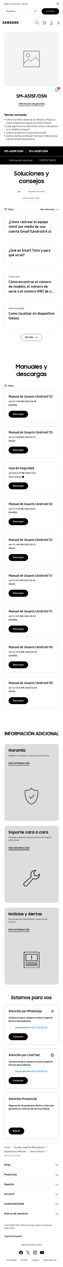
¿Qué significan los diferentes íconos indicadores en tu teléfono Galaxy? (32, 128)
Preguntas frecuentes (36, 192)
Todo (19, 192)
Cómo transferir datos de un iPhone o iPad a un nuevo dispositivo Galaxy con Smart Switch (31, 121)
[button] (31, 226)
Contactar (18, 1036)
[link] (57, 90)
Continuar (50, 11)
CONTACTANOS (47, 160)
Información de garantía (32, 103)
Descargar (18, 414)
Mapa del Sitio (50, 1260)
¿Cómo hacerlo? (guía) (31, 198)
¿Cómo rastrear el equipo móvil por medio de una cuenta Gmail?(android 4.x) (32, 137)
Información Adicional (20, 160)
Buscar (16, 1130)
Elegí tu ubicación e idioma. (16, 4)
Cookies (24, 1260)
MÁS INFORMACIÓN (19, 763)
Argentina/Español (13, 1236)
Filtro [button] (11, 209)
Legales (35, 1260)
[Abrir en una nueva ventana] (21, 1252)
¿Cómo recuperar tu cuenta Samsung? (26, 132)
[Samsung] (9, 22)
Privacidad (11, 1260)
